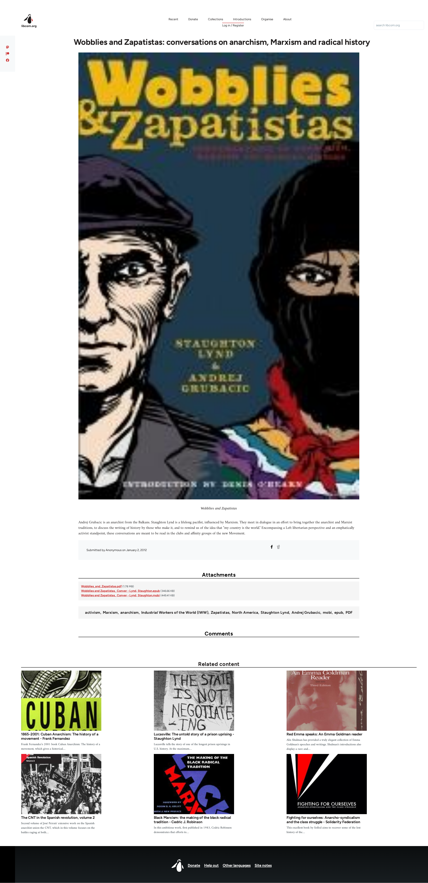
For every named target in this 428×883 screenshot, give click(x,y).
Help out (211, 865)
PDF (349, 612)
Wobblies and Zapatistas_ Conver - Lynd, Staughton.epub (120, 591)
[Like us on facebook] (7, 60)
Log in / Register (233, 25)
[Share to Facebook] (271, 547)
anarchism (129, 612)
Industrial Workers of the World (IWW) (174, 612)
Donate (194, 865)
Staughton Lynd (275, 612)
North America (245, 612)
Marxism (110, 612)
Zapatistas (220, 612)
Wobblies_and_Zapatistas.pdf (101, 586)
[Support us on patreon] (7, 54)
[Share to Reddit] (278, 547)
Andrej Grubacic (306, 612)
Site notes (263, 865)
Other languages (237, 865)
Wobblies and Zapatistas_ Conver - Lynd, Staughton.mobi (120, 595)
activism (92, 612)
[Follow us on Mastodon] (7, 47)
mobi (327, 612)
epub (338, 612)
